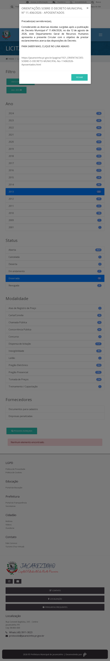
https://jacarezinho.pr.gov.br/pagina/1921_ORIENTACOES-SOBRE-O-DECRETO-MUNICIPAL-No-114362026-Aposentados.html (52, 61)
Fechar (79, 77)
